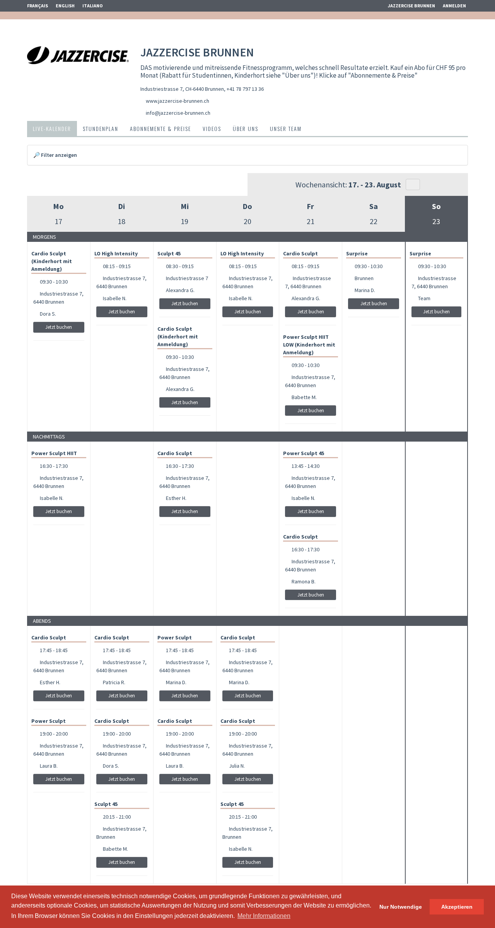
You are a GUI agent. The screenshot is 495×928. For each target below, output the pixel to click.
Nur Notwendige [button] (400, 907)
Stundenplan (100, 128)
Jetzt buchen (58, 327)
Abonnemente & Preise (160, 128)
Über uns (245, 128)
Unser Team (286, 128)
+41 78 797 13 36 (245, 88)
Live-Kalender (52, 128)
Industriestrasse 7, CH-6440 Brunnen (182, 88)
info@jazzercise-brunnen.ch (178, 112)
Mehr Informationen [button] (263, 916)
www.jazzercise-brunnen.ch (177, 100)
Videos (212, 128)
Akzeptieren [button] (457, 907)
